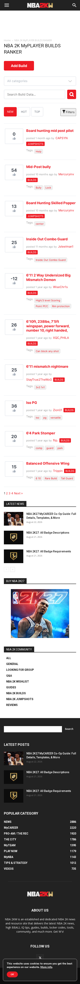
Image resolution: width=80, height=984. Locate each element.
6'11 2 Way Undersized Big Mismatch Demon (48, 277)
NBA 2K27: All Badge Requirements (48, 551)
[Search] (74, 5)
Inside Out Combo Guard (47, 239)
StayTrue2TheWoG (39, 379)
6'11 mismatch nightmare (47, 366)
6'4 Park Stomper (40, 433)
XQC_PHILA (61, 338)
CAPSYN (62, 138)
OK (12, 974)
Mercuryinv (66, 174)
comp (39, 448)
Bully (38, 187)
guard (49, 448)
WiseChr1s (60, 287)
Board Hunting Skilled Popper (51, 203)
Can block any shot (47, 351)
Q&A (9, 675)
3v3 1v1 (40, 387)
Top (37, 111)
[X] (40, 958)
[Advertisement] (40, 29)
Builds (32, 180)
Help (38, 151)
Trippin (58, 471)
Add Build (19, 66)
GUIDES (11, 687)
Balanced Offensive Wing (47, 463)
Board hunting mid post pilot (50, 131)
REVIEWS (12, 705)
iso (37, 417)
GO (71, 94)
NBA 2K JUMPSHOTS (19, 699)
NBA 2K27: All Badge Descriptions (47, 532)
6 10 (38, 478)
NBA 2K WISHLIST (17, 681)
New (10, 111)
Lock (48, 187)
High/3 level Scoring (48, 300)
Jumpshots (35, 143)
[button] (6, 5)
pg (44, 417)
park (60, 448)
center (40, 223)
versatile (55, 417)
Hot (24, 111)
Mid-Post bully (38, 167)
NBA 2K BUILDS (16, 693)
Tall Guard (67, 478)
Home (7, 40)
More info (46, 967)
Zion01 (57, 410)
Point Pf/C (42, 306)
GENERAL (12, 664)
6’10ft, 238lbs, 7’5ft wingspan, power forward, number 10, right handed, (48, 325)
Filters (70, 112)
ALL (8, 658)
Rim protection (61, 306)
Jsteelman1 (65, 246)
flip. (55, 440)
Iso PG (31, 403)
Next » (18, 493)
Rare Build (51, 478)
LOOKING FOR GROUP (20, 669)
